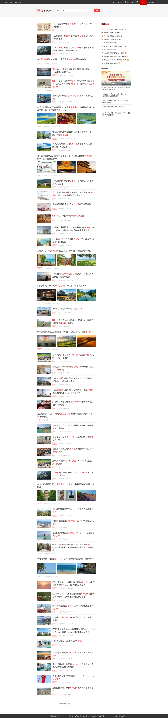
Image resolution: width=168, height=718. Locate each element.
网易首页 (6, 2)
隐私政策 (94, 716)
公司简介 (71, 716)
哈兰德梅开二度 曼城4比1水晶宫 (114, 53)
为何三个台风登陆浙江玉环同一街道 (115, 46)
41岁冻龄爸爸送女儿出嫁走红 (113, 36)
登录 (144, 2)
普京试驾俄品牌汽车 (110, 49)
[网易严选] (127, 2)
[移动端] (114, 2)
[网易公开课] (120, 2)
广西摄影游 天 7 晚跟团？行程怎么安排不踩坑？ (61, 285)
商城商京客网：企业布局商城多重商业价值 (61, 59)
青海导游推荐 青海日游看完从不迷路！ (72, 204)
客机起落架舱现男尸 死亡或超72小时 (115, 60)
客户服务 (88, 716)
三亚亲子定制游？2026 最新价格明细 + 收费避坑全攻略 (64, 251)
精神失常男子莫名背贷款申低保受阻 (115, 56)
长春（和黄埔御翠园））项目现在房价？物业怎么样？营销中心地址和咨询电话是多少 (72, 547)
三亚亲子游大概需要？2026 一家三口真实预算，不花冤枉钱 (66, 559)
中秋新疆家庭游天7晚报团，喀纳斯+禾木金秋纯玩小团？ (65, 332)
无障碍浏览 (18, 2)
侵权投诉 (123, 716)
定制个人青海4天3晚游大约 (67, 641)
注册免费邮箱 (151, 2)
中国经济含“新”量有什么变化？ (113, 39)
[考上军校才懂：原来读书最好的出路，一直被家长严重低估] (116, 78)
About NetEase (64, 716)
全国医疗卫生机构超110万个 (112, 32)
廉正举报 (117, 716)
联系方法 (76, 716)
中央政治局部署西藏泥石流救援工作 (115, 29)
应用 (11, 2)
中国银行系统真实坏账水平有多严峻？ (114, 106)
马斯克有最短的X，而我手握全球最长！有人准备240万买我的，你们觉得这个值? (73, 84)
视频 (39, 90)
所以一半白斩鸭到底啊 (70, 215)
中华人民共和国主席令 (111, 43)
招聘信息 (82, 716)
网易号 (54, 30)
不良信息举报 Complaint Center (105, 716)
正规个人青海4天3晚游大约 (67, 308)
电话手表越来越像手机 (111, 63)
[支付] (133, 2)
